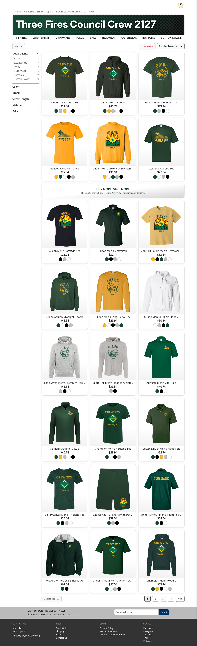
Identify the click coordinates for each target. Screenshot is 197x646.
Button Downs (171, 37)
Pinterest (147, 641)
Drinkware (63, 37)
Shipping (60, 631)
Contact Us (61, 637)
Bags (93, 37)
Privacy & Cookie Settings (112, 634)
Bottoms (148, 37)
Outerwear (129, 37)
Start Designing (64, 93)
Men (19, 46)
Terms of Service (108, 631)
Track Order (62, 628)
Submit (164, 612)
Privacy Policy (106, 628)
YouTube (147, 634)
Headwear (108, 37)
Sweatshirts (41, 37)
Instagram (148, 631)
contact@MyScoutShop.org (26, 635)
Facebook (148, 628)
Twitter (146, 637)
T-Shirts (21, 37)
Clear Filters (147, 46)
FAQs (58, 634)
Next (180, 598)
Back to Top (51, 598)
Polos (80, 37)
